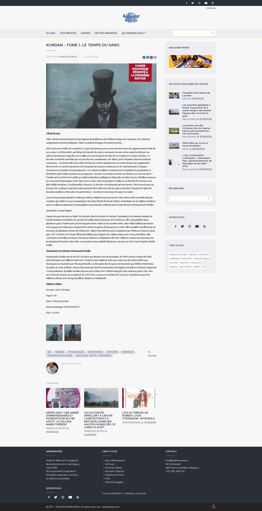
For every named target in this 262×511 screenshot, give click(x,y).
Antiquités (204, 255)
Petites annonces (106, 33)
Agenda (85, 33)
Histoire (112, 352)
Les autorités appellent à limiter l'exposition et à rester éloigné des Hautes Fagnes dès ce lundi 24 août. (99, 420)
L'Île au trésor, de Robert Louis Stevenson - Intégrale (138, 415)
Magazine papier (190, 61)
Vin (203, 267)
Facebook (144, 57)
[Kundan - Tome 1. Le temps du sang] (54, 332)
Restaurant (186, 267)
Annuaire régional (114, 471)
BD (49, 352)
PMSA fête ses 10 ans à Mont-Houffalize (195, 144)
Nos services (68, 33)
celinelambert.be (111, 507)
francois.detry (56, 428)
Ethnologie (76, 352)
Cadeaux (174, 267)
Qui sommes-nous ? (134, 33)
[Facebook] (186, 3)
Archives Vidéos (113, 467)
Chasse (59, 352)
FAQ (107, 478)
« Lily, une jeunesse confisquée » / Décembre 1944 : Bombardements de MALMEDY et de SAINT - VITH (197, 161)
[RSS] (212, 3)
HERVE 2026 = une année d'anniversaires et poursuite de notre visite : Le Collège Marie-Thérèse (62, 418)
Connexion (211, 8)
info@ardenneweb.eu (177, 460)
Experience (95, 352)
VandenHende (68, 56)
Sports (197, 267)
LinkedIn (147, 57)
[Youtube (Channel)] (206, 3)
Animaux (193, 255)
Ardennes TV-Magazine (181, 259)
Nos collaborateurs (115, 460)
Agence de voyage (178, 255)
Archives (109, 464)
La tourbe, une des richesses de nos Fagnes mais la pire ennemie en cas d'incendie (196, 129)
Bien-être (184, 263)
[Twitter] (192, 3)
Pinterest (151, 57)
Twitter (154, 57)
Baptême (174, 263)
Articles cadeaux (202, 259)
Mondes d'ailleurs (60, 355)
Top (213, 507)
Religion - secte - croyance (93, 355)
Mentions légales (114, 482)
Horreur (128, 352)
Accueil (51, 33)
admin (185, 98)
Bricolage (196, 263)
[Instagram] (199, 3)
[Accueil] (131, 22)
